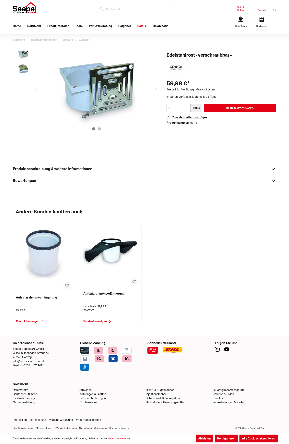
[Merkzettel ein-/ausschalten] (67, 286)
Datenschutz (38, 420)
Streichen (85, 390)
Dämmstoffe (20, 390)
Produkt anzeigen (27, 321)
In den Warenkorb (240, 108)
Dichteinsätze (88, 402)
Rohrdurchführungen (92, 398)
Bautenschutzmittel (25, 394)
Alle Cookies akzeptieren (258, 438)
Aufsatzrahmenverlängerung (36, 297)
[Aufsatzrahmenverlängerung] (43, 252)
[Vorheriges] (36, 90)
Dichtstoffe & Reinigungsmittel (165, 402)
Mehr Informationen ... (120, 438)
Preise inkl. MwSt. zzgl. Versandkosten (191, 89)
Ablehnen (204, 438)
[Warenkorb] (274, 29)
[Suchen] (101, 9)
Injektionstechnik (157, 394)
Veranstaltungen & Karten (229, 402)
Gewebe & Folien (223, 394)
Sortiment (20, 384)
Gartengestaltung (24, 402)
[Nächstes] (156, 90)
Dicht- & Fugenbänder (160, 390)
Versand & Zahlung (61, 420)
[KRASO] (176, 67)
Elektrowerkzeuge (24, 398)
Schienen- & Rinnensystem (163, 398)
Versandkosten (63, 428)
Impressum (20, 420)
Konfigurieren (226, 438)
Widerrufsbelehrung (88, 420)
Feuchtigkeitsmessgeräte (229, 390)
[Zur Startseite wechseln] (24, 7)
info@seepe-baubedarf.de (29, 361)
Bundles (218, 398)
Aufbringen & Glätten (92, 394)
